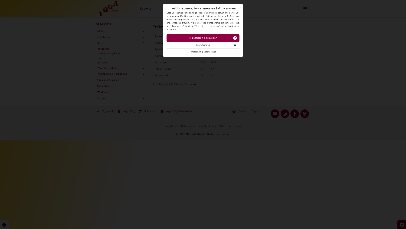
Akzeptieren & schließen (203, 38)
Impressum (196, 51)
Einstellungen (203, 44)
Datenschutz (209, 51)
